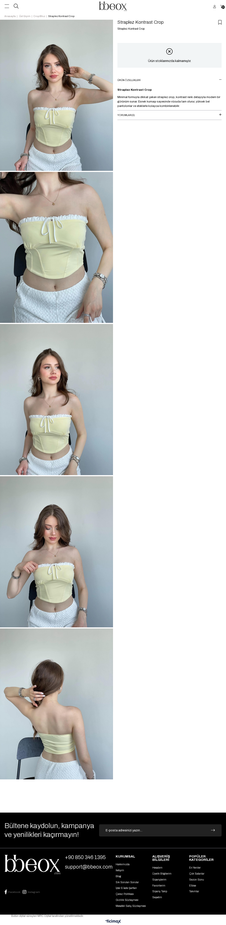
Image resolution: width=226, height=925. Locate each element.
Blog (118, 876)
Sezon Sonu (196, 879)
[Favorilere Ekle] (220, 22)
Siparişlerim (159, 879)
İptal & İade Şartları (126, 888)
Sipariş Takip (159, 891)
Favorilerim (158, 885)
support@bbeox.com (89, 866)
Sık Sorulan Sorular (127, 882)
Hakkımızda (123, 864)
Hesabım (157, 867)
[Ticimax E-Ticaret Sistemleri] (113, 921)
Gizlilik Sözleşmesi (127, 900)
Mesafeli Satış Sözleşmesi (131, 906)
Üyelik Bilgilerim (161, 873)
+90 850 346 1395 (85, 857)
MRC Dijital (45, 915)
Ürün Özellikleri (129, 80)
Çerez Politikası (125, 894)
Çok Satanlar (196, 873)
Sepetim (157, 897)
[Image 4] (32, 864)
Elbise (192, 885)
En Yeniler (195, 867)
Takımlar (194, 891)
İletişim (120, 870)
